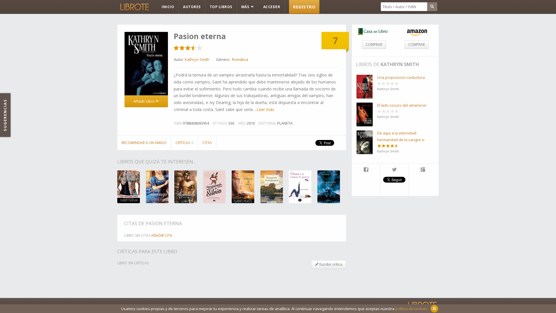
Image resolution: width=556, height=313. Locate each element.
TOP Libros (221, 6)
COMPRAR (374, 44)
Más (245, 6)
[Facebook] (366, 170)
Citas (207, 142)
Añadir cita (161, 235)
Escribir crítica (330, 264)
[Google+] (423, 170)
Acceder (271, 6)
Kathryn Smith (400, 64)
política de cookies (411, 308)
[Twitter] (394, 170)
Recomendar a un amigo (144, 142)
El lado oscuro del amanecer (402, 105)
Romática (240, 59)
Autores (192, 6)
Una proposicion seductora (401, 77)
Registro (304, 7)
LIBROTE (134, 7)
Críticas (184, 142)
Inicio (168, 6)
